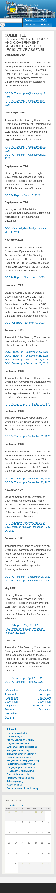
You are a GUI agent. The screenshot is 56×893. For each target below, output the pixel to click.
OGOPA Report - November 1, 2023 (25, 322)
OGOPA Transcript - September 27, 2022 (27, 580)
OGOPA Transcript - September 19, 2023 (27, 478)
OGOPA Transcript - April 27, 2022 (24, 681)
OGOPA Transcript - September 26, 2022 (27, 576)
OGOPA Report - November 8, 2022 (25, 522)
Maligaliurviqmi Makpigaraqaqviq (23, 760)
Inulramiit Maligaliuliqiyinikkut (21, 764)
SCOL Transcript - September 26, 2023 (26, 355)
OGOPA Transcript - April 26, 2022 (24, 678)
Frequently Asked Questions (20, 778)
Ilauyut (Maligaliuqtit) (17, 733)
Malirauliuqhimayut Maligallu (20, 740)
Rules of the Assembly (18, 774)
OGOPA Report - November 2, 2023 (25, 277)
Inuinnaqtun (30, 24)
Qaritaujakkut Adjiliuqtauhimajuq (22, 788)
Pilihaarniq (12, 729)
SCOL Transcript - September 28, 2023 (26, 363)
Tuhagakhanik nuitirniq (18, 750)
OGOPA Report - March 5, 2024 (22, 195)
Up (28, 690)
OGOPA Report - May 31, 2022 (22, 625)
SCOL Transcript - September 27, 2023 (26, 359)
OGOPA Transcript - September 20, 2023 (27, 482)
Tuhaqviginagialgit (15, 781)
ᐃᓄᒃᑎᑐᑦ (41, 20)
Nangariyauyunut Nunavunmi (21, 767)
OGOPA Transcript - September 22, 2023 (27, 403)
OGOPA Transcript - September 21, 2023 (27, 436)
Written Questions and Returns (22, 747)
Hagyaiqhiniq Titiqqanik (18, 743)
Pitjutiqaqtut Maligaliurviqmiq (20, 771)
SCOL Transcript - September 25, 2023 (26, 351)
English (28, 20)
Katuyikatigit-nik (14, 785)
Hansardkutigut (14, 736)
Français (45, 24)
